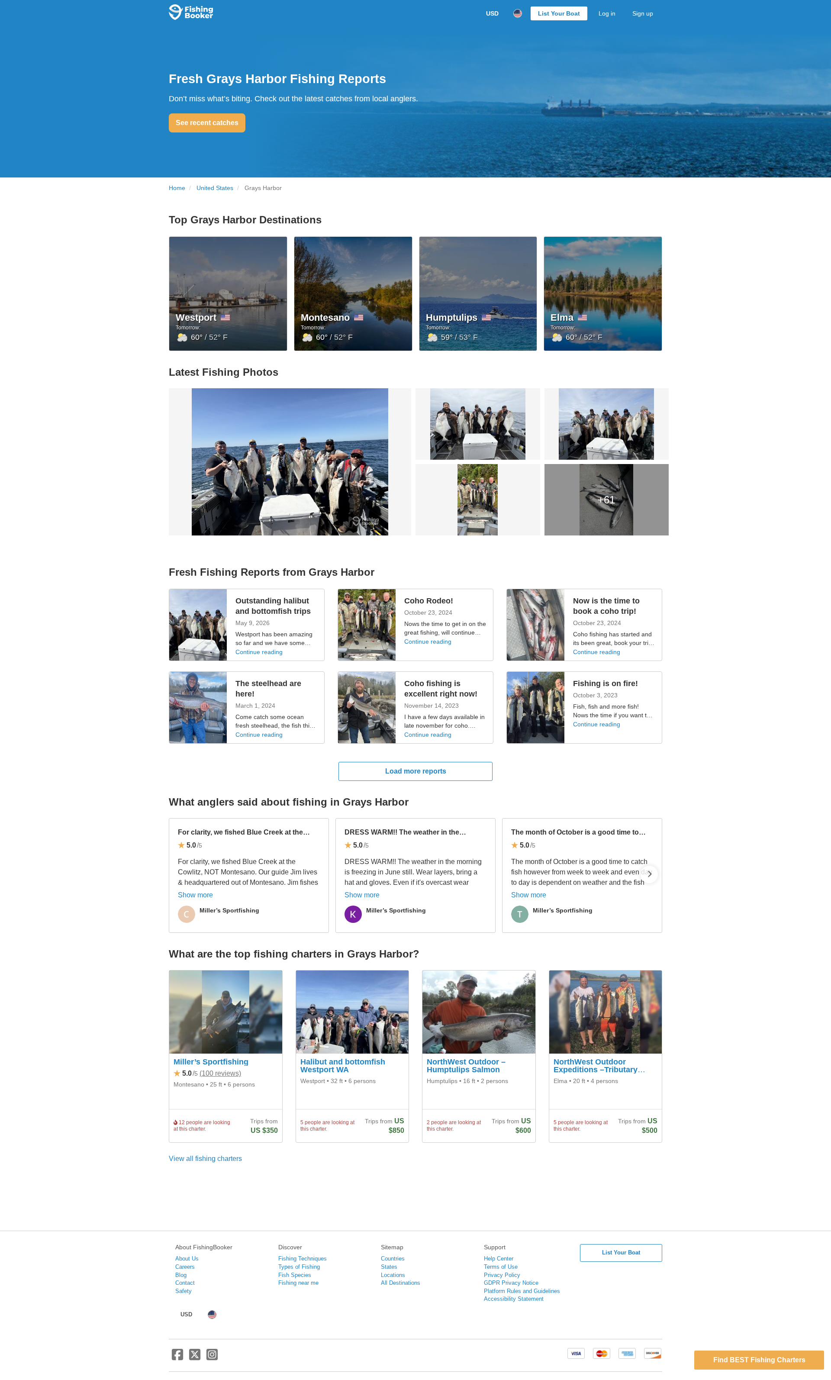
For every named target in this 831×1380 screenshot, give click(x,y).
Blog (181, 1275)
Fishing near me (298, 1283)
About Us (187, 1258)
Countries (393, 1258)
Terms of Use (501, 1267)
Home (177, 188)
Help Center (498, 1258)
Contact (185, 1283)
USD (492, 13)
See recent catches (207, 122)
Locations (393, 1275)
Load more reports (415, 771)
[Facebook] (177, 1358)
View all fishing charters (205, 1158)
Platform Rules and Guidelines (522, 1291)
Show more (195, 895)
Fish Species (294, 1275)
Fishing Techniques (302, 1258)
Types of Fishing (299, 1267)
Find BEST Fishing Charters (759, 1360)
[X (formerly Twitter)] (194, 1358)
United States (214, 188)
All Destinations (400, 1283)
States (389, 1267)
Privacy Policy (502, 1275)
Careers (185, 1267)
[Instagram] (212, 1358)
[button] (649, 874)
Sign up (642, 13)
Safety (183, 1291)
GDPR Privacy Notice (511, 1283)
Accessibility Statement (514, 1299)
